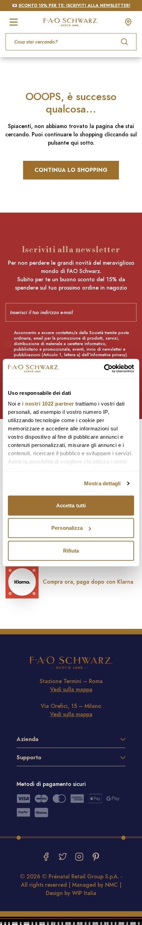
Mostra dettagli (102, 483)
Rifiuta (71, 550)
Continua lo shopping (71, 170)
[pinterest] (96, 856)
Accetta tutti (71, 505)
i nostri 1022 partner (48, 404)
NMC (111, 885)
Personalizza (67, 528)
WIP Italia (84, 893)
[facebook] (46, 856)
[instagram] (79, 856)
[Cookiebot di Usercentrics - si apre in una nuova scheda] (104, 368)
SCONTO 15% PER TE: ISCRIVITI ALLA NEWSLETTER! (74, 5)
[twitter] (63, 856)
